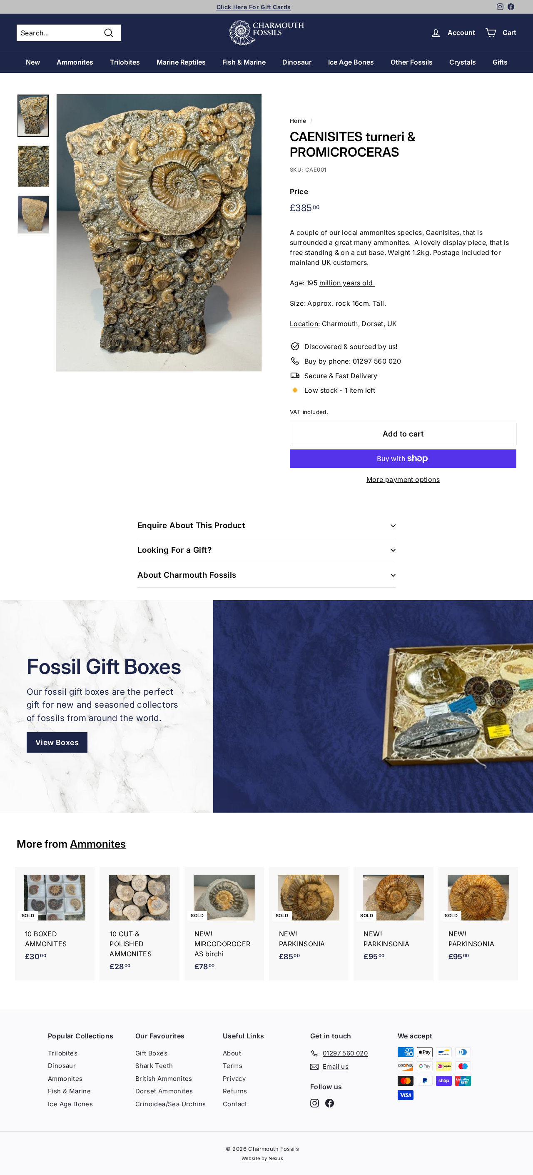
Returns (235, 1091)
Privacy (234, 1079)
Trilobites (125, 62)
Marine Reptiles (181, 62)
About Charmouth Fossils (187, 575)
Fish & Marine (244, 62)
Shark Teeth (154, 1066)
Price (299, 191)
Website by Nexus (262, 1158)
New (33, 62)
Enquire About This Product (191, 525)
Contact (235, 1104)
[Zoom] (159, 232)
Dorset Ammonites (164, 1091)
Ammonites (75, 62)
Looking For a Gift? (174, 550)
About (232, 1053)
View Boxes (57, 742)
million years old (347, 283)
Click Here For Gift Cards (254, 6)
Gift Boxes (151, 1053)
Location (304, 323)
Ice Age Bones (351, 62)
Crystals (462, 62)
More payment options (403, 479)
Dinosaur (296, 62)
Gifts (500, 62)
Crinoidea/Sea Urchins (170, 1104)
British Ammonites (163, 1079)
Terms (232, 1066)
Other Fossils (412, 62)
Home (298, 120)
